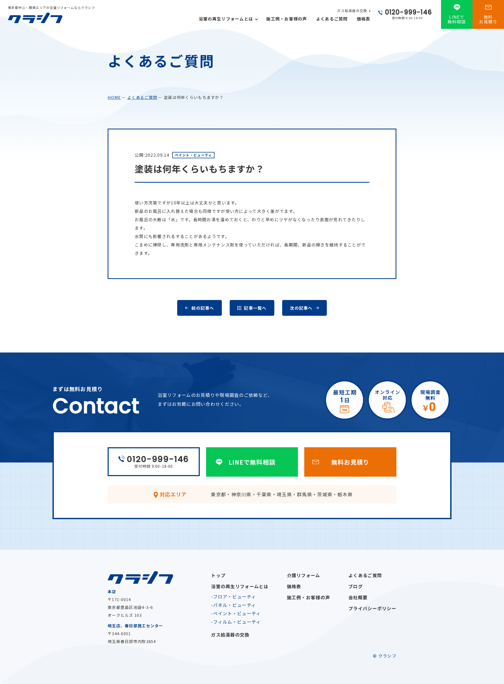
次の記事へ (301, 308)
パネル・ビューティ (234, 605)
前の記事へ (202, 308)
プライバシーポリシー (372, 608)
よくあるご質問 (332, 18)
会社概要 (358, 597)
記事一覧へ (255, 308)
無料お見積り (488, 19)
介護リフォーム (303, 575)
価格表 (363, 18)
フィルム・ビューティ (237, 621)
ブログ (355, 586)
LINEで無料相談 (457, 19)
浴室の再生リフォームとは (239, 586)
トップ (218, 575)
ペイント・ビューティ (237, 613)
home (114, 97)
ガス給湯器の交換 (352, 10)
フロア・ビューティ (234, 596)
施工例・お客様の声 (286, 18)
